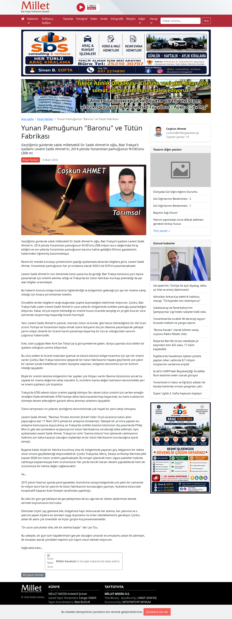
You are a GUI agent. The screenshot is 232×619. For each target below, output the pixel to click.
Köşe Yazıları (45, 119)
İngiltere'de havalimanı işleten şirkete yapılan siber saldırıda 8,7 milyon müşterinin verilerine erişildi (177, 360)
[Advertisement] (180, 520)
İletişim (131, 19)
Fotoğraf (81, 19)
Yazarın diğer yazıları (167, 149)
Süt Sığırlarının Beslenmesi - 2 (172, 199)
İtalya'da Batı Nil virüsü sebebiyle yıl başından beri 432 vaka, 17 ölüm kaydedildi (175, 345)
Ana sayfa (27, 119)
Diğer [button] (141, 19)
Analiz (104, 19)
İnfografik (117, 19)
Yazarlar (68, 19)
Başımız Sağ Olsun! (165, 213)
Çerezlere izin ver (157, 612)
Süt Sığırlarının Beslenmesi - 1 (172, 206)
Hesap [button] (154, 19)
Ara (206, 21)
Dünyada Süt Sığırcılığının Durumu (175, 192)
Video (93, 19)
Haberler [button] (32, 19)
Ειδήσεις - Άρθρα (48, 21)
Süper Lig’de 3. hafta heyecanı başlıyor (177, 393)
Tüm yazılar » (161, 231)
